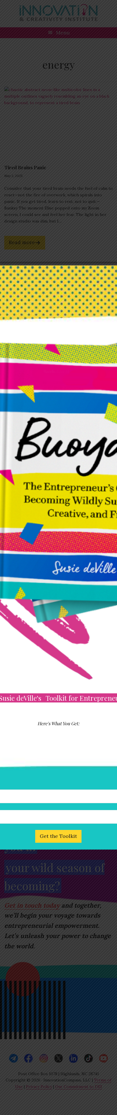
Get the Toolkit (58, 836)
